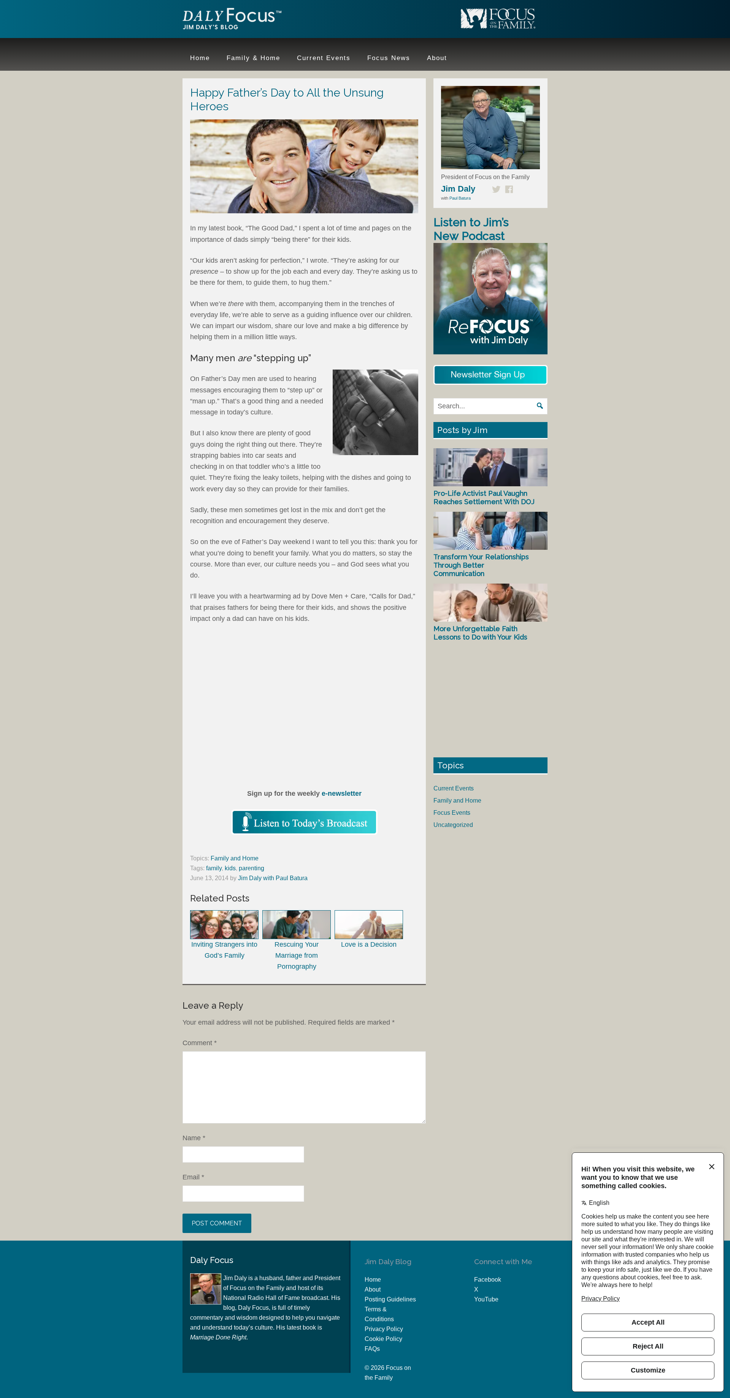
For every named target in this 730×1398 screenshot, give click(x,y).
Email (193, 1177)
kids (230, 868)
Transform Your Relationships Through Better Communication (481, 565)
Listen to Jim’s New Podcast (471, 229)
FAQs (372, 1349)
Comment (199, 1043)
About (373, 1289)
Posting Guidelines (390, 1299)
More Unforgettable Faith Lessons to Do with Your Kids (480, 633)
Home (373, 1279)
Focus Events (451, 812)
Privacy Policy (384, 1329)
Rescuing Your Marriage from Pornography (297, 956)
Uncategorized (453, 825)
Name (193, 1138)
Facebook (487, 1279)
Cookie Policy (383, 1339)
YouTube (486, 1299)
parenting (251, 868)
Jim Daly (231, 20)
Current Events (453, 788)
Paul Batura (460, 198)
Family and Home (235, 858)
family (214, 868)
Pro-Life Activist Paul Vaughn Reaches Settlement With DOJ (484, 497)
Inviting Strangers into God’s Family (224, 950)
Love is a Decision (369, 944)
